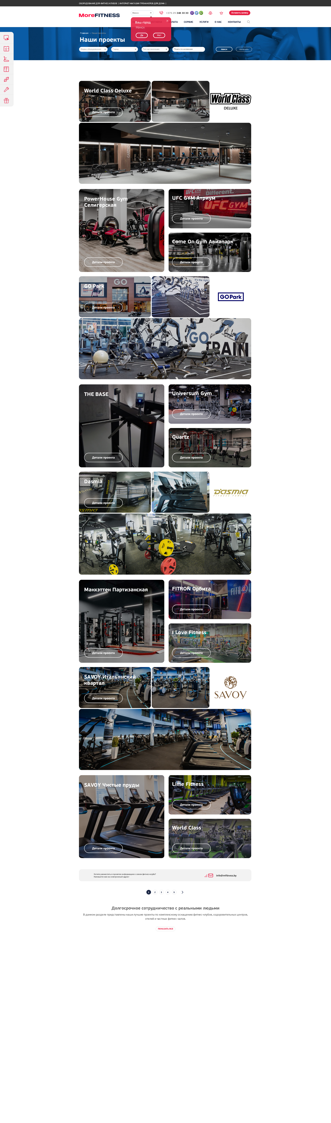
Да (141, 35)
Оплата (173, 22)
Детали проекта (103, 112)
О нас (218, 22)
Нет (159, 35)
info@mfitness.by (226, 875)
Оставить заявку (239, 12)
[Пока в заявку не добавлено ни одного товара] (222, 13)
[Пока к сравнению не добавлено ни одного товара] (211, 13)
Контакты (234, 22)
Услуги (203, 22)
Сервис (188, 22)
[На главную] (99, 15)
